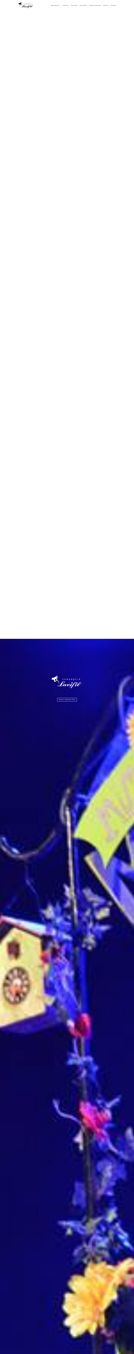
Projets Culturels (95, 5)
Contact (113, 5)
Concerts (74, 5)
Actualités (83, 5)
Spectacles (55, 5)
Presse (106, 5)
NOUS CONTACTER (67, 699)
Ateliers (66, 5)
